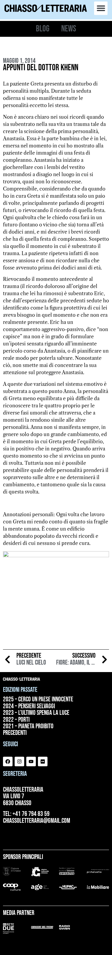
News (68, 28)
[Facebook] (8, 761)
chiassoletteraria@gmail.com (36, 821)
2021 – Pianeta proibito (28, 726)
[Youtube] (31, 761)
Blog (42, 28)
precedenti (15, 733)
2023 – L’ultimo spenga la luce (36, 713)
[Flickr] (42, 761)
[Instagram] (19, 761)
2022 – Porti (16, 720)
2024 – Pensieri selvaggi (29, 706)
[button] (101, 8)
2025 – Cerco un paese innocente (38, 699)
